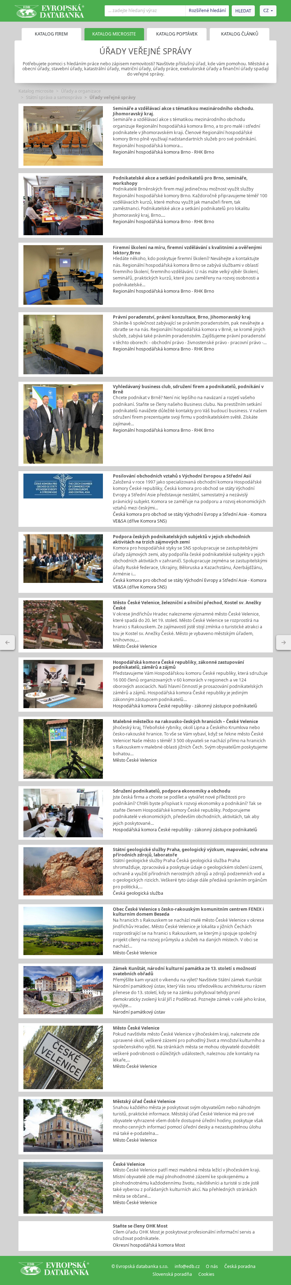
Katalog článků (239, 34)
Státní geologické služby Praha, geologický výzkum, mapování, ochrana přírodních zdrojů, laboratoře (190, 852)
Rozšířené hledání (207, 10)
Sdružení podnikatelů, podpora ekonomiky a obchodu (171, 791)
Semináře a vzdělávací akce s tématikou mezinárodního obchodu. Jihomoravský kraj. (183, 111)
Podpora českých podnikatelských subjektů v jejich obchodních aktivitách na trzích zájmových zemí (181, 539)
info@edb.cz (187, 1266)
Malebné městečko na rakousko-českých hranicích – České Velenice (185, 721)
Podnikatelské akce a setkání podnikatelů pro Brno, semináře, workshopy (180, 180)
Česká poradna (240, 1266)
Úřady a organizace (81, 91)
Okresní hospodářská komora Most (149, 1245)
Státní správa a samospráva (54, 97)
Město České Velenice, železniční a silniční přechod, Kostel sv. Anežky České (187, 605)
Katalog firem (51, 34)
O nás (212, 1266)
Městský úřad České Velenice (144, 1101)
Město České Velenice (135, 646)
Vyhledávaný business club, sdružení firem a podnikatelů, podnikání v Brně (188, 389)
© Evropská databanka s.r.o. (139, 1266)
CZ (266, 10)
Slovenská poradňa (172, 1274)
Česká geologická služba (138, 893)
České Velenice (129, 1164)
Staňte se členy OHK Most (140, 1226)
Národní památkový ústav (139, 1012)
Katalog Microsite (114, 34)
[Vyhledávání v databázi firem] (53, 1270)
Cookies (206, 1274)
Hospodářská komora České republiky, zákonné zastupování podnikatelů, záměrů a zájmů (178, 665)
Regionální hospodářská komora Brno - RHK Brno (163, 152)
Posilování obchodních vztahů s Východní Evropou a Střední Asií (182, 476)
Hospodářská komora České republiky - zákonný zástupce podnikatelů (185, 706)
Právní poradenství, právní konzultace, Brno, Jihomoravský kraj (182, 317)
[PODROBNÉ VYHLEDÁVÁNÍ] (7, 642)
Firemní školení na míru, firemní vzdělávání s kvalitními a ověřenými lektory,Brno (187, 250)
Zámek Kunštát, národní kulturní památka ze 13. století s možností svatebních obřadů (184, 971)
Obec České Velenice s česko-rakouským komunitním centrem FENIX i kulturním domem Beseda (188, 911)
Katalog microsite (36, 91)
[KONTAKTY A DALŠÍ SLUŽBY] (283, 642)
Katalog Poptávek (177, 34)
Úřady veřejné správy (112, 97)
